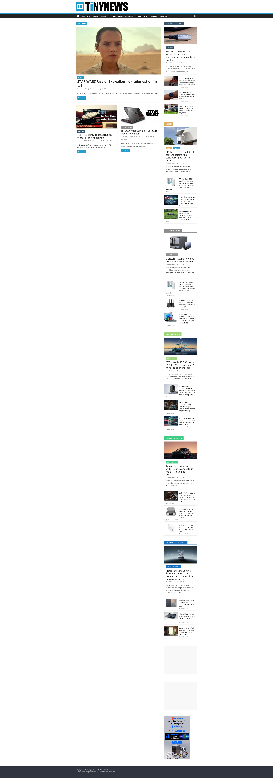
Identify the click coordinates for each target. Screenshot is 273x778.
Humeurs (153, 16)
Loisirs (103, 16)
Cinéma (80, 77)
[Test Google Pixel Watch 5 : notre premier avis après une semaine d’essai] (171, 91)
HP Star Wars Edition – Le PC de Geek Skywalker (139, 132)
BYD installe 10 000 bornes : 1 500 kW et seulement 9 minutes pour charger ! (181, 365)
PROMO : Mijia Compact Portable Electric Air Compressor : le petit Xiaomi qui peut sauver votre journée (187, 390)
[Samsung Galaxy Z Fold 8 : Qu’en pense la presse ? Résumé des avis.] (171, 599)
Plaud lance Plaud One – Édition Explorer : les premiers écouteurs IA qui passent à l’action (180, 575)
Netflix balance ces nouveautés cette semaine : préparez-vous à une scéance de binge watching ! (187, 406)
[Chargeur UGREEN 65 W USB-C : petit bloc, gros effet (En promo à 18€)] (171, 524)
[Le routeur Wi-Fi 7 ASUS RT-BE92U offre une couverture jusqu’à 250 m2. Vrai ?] (171, 300)
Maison (139, 16)
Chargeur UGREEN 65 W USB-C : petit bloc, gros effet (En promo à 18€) (187, 528)
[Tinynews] (78, 16)
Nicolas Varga (183, 62)
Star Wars (104, 89)
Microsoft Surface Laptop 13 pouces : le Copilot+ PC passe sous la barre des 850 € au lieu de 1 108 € (187, 319)
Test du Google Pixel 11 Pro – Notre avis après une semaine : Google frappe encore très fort (187, 81)
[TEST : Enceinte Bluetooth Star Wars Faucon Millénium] (96, 107)
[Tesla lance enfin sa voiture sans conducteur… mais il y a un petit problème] (180, 443)
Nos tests (86, 16)
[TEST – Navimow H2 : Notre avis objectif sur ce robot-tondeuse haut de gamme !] (171, 105)
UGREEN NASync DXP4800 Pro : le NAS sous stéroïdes (180, 260)
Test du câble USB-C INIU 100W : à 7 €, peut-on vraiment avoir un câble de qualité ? (180, 55)
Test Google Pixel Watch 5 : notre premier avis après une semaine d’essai (187, 95)
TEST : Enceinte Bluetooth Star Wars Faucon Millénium (94, 136)
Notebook (153, 136)
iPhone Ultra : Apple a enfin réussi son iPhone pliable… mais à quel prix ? (187, 617)
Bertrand (93, 89)
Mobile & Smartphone (173, 567)
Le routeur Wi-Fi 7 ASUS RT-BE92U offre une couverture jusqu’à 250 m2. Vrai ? (187, 304)
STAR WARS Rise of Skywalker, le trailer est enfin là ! (117, 83)
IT (109, 16)
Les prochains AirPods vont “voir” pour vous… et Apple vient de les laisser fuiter (187, 631)
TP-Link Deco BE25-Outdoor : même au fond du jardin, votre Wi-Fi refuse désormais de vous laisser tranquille (180, 184)
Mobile (95, 16)
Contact (163, 16)
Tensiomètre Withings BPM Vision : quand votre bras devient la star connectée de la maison (186, 513)
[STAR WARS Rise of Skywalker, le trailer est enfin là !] (118, 28)
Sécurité (176, 148)
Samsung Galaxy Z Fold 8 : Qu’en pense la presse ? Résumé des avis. (187, 603)
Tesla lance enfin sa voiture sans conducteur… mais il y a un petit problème (180, 470)
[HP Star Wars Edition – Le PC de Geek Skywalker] (140, 107)
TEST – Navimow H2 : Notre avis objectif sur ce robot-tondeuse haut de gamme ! (187, 109)
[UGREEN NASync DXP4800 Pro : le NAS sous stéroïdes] (180, 235)
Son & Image (118, 16)
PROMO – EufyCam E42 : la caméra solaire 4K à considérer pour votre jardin (180, 156)
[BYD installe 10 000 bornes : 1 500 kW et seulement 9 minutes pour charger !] (180, 339)
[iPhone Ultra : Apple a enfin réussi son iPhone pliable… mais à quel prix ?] (171, 613)
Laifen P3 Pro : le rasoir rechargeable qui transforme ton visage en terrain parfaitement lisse (187, 497)
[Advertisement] (180, 660)
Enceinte (105, 140)
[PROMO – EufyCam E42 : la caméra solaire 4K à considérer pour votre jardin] (180, 129)
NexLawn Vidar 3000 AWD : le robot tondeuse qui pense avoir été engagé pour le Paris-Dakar (186, 215)
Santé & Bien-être (172, 462)
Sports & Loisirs (171, 358)
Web (145, 16)
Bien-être (129, 16)
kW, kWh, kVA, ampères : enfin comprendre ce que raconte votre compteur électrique (187, 200)
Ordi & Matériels (127, 127)
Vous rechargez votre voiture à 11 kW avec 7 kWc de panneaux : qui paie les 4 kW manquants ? (187, 422)
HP (149, 136)
